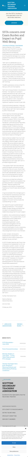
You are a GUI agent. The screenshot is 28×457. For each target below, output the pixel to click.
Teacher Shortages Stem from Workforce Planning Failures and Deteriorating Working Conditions (10, 367)
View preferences (14, 451)
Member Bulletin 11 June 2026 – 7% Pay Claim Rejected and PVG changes (8, 356)
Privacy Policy (17, 455)
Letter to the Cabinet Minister (7, 324)
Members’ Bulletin (19, 324)
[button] (25, 428)
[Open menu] (25, 5)
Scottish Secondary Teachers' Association (12, 5)
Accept (14, 442)
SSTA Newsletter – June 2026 (8, 343)
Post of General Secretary (10, 349)
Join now (14, 23)
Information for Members (9, 45)
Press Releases (19, 45)
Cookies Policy (10, 455)
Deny (14, 447)
